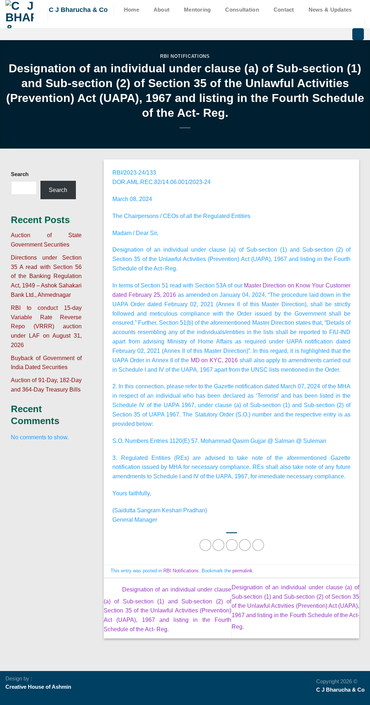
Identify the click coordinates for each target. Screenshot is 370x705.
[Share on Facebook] (205, 545)
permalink (242, 570)
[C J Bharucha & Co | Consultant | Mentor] (21, 14)
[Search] (358, 34)
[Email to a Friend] (232, 545)
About (161, 10)
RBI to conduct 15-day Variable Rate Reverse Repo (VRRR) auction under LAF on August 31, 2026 (46, 326)
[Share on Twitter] (218, 545)
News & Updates (330, 10)
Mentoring (197, 10)
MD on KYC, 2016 (214, 360)
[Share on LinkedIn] (258, 545)
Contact (284, 10)
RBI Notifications (185, 56)
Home (131, 10)
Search (20, 174)
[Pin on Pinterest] (245, 545)
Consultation (242, 10)
